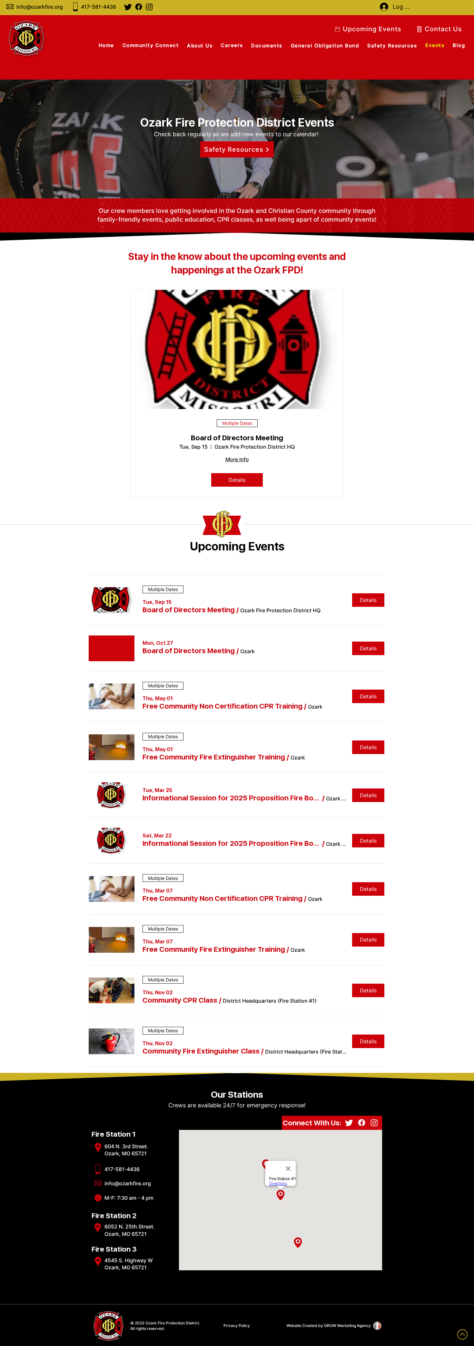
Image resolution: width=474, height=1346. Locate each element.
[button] (189, 610)
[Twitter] (128, 6)
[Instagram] (149, 6)
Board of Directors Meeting (237, 438)
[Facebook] (138, 6)
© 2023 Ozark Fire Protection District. (165, 1323)
